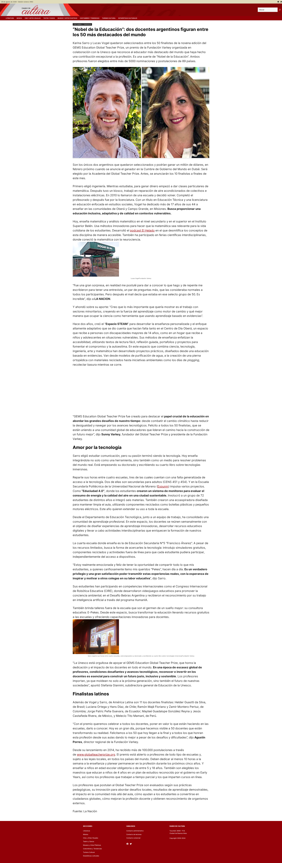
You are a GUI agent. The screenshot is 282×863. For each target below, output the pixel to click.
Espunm (163, 486)
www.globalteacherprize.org (96, 754)
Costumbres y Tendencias (82, 24)
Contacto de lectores (133, 834)
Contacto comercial (133, 838)
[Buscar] (280, 10)
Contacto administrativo (135, 831)
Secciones (87, 826)
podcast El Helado (142, 230)
